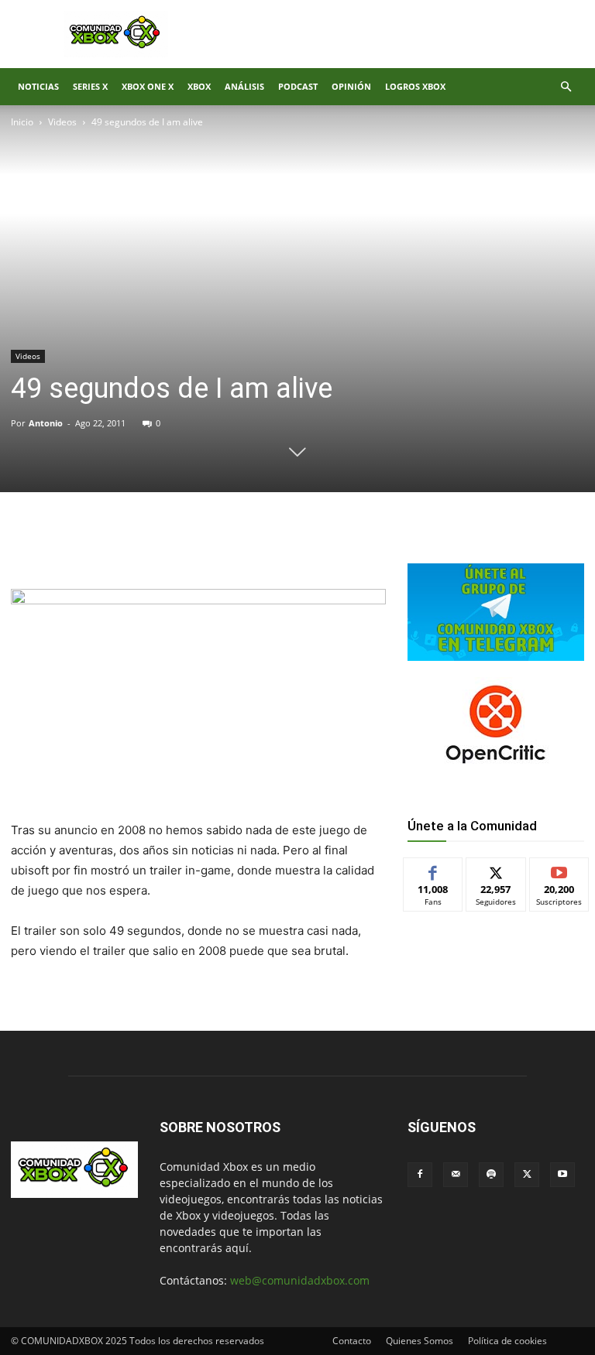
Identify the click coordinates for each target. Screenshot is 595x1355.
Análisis (244, 86)
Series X (90, 86)
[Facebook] (120, 544)
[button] (565, 87)
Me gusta (433, 869)
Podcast (298, 86)
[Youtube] (562, 1174)
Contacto (351, 1340)
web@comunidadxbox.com (300, 1280)
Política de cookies (507, 1340)
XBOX (199, 86)
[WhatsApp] (192, 544)
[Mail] (455, 1174)
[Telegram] (227, 544)
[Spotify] (491, 1174)
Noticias (38, 86)
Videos (62, 121)
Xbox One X (148, 86)
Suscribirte (559, 869)
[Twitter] (156, 544)
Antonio (46, 423)
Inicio (22, 121)
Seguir (496, 869)
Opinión (351, 86)
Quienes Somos (419, 1340)
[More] (264, 544)
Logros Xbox (415, 86)
